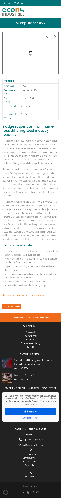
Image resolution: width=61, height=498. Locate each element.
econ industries (30, 454)
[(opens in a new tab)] (7, 377)
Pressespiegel (31, 335)
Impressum (31, 339)
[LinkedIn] (23, 492)
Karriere (18, 3)
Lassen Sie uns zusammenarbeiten (31, 317)
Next (54, 36)
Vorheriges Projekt (12, 306)
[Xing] (32, 492)
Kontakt (30, 347)
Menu (54, 2)
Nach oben (30, 476)
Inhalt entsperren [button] (30, 411)
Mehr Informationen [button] (30, 417)
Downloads (31, 332)
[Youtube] (28, 492)
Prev (47, 36)
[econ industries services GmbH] (13, 12)
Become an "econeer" (24, 375)
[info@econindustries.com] (37, 492)
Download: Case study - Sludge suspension (24, 295)
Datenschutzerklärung (30, 343)
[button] (5, 492)
